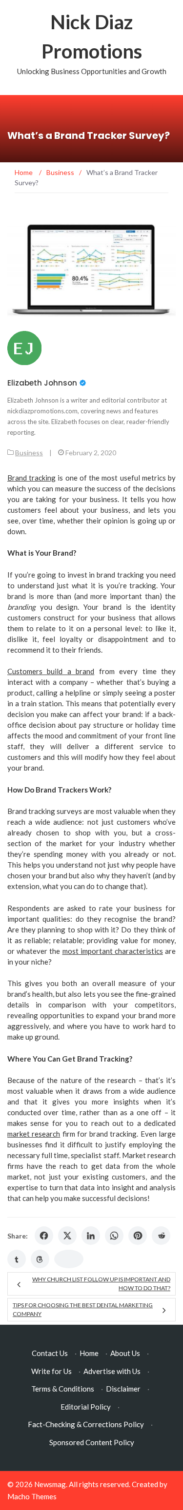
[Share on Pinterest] (137, 1235)
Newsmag (50, 1484)
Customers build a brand (50, 671)
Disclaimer (123, 1388)
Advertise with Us (112, 1371)
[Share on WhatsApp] (114, 1235)
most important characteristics (112, 951)
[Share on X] (67, 1235)
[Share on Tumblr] (16, 1259)
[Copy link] (68, 1259)
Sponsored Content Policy (91, 1442)
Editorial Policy (86, 1406)
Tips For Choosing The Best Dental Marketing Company (83, 1309)
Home (89, 1353)
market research (33, 1133)
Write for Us (51, 1371)
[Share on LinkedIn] (90, 1235)
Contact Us (50, 1353)
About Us (125, 1353)
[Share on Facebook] (44, 1235)
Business (29, 452)
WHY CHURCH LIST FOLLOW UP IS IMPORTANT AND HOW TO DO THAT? (101, 1284)
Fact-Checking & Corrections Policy (86, 1424)
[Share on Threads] (40, 1259)
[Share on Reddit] (161, 1235)
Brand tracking (31, 477)
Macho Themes (32, 1496)
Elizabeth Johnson (42, 383)
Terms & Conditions (62, 1388)
